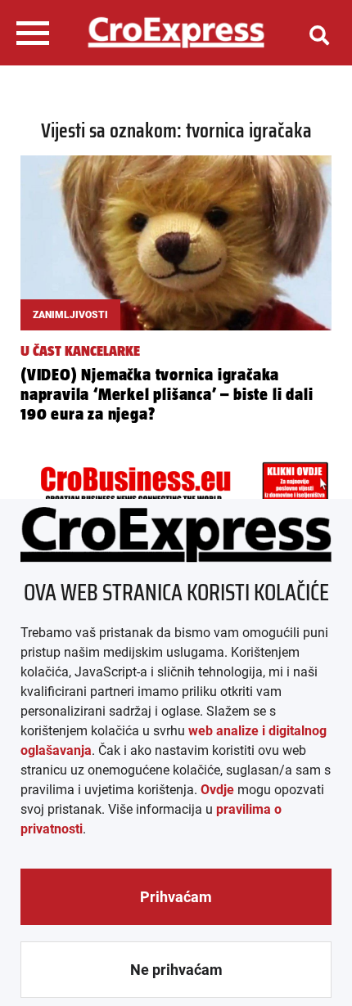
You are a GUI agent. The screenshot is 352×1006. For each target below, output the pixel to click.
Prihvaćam (176, 896)
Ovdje (217, 789)
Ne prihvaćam (176, 969)
